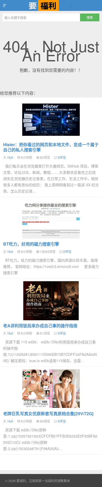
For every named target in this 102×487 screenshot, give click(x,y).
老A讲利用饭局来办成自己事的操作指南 (40, 326)
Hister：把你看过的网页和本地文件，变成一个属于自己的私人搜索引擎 (51, 147)
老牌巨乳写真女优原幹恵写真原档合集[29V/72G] (48, 413)
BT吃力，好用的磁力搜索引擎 (31, 244)
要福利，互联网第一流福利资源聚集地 (51, 5)
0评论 (62, 157)
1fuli (10, 157)
